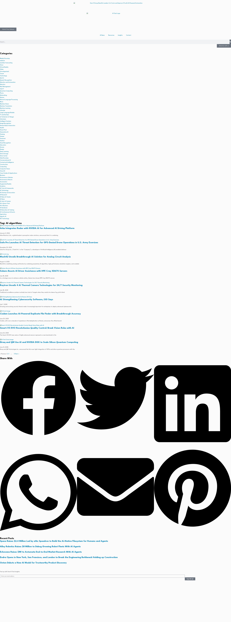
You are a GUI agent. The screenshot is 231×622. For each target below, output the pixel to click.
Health (2, 127)
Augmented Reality (5, 184)
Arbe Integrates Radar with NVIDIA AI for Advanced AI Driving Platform (37, 228)
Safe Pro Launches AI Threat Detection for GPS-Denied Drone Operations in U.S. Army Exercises (49, 243)
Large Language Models (7, 112)
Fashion (2, 140)
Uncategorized (4, 71)
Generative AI (4, 132)
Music (1, 102)
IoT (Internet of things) (7, 117)
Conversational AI (5, 160)
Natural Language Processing (9, 99)
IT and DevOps (4, 114)
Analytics (2, 186)
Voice (1, 65)
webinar (2, 60)
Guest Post (3, 130)
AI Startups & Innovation (7, 192)
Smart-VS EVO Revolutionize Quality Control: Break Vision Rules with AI (37, 328)
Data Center (3, 156)
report (2, 89)
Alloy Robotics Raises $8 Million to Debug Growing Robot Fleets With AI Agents (40, 547)
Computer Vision (5, 169)
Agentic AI (3, 216)
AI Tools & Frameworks (7, 188)
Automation (3, 182)
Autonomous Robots (6, 179)
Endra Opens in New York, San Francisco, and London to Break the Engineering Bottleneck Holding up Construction (59, 557)
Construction (4, 164)
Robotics (2, 84)
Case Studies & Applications (8, 173)
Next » (17, 354)
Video (2, 69)
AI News (102, 35)
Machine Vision (4, 104)
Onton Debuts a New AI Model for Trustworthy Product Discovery (33, 563)
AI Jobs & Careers (5, 201)
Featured (2, 138)
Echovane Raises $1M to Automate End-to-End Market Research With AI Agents (41, 552)
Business (2, 175)
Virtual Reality (4, 67)
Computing (3, 166)
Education (3, 145)
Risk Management (5, 86)
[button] (38, 398)
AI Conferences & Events (7, 212)
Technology (3, 76)
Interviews (3, 119)
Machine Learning (5, 108)
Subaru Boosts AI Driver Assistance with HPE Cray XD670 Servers (33, 271)
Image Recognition (5, 123)
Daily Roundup (4, 158)
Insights (120, 35)
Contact (128, 35)
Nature (2, 97)
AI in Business (4, 205)
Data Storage (4, 153)
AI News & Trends (5, 197)
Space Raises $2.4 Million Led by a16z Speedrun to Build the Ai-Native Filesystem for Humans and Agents (54, 541)
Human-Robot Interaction (7, 125)
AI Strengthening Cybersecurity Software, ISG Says (26, 300)
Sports (2, 78)
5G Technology (4, 218)
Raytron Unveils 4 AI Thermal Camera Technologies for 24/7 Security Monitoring (41, 285)
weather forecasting (6, 63)
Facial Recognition (5, 143)
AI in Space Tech (5, 203)
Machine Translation (6, 106)
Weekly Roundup (5, 58)
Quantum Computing (6, 91)
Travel (2, 73)
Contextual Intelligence (7, 162)
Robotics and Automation (7, 82)
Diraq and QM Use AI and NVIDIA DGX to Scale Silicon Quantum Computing (39, 342)
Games (2, 136)
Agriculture (3, 214)
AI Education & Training (7, 210)
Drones (2, 147)
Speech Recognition (6, 80)
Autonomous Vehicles (6, 177)
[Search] (230, 42)
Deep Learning (4, 151)
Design (2, 149)
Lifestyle (2, 110)
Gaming (2, 134)
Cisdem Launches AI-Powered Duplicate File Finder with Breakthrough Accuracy (40, 314)
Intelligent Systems (5, 121)
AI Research (3, 195)
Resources (111, 35)
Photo (2, 93)
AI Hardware (3, 208)
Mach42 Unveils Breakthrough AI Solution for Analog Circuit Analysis (35, 257)
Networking (3, 95)
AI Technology (4, 190)
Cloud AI (2, 171)
